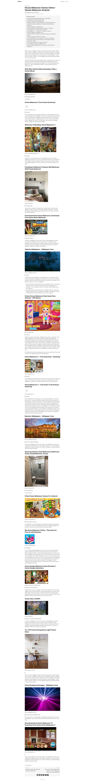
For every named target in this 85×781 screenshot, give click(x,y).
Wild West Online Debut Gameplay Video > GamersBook (38, 18)
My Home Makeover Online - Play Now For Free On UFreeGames (40, 38)
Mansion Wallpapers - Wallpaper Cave (35, 32)
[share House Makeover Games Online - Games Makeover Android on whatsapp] (46, 775)
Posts (29, 5)
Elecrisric (43, 779)
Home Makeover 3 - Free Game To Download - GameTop (39, 31)
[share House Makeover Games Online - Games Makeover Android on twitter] (37, 775)
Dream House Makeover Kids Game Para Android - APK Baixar (40, 28)
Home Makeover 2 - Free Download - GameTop (37, 29)
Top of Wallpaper (28, 765)
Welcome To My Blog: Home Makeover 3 (35, 21)
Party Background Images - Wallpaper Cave (36, 43)
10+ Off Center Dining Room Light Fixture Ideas (37, 42)
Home (19, 1)
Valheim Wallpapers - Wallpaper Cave (35, 26)
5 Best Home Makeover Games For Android (36, 36)
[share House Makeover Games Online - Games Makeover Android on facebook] (43, 775)
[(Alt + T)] (22, 1)
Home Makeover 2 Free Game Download (35, 19)
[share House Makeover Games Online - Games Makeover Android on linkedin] (39, 775)
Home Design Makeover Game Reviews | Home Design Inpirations (41, 39)
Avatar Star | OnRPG (31, 40)
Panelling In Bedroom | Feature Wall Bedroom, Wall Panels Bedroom (41, 22)
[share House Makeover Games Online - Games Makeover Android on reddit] (41, 775)
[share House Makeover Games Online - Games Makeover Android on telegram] (48, 775)
